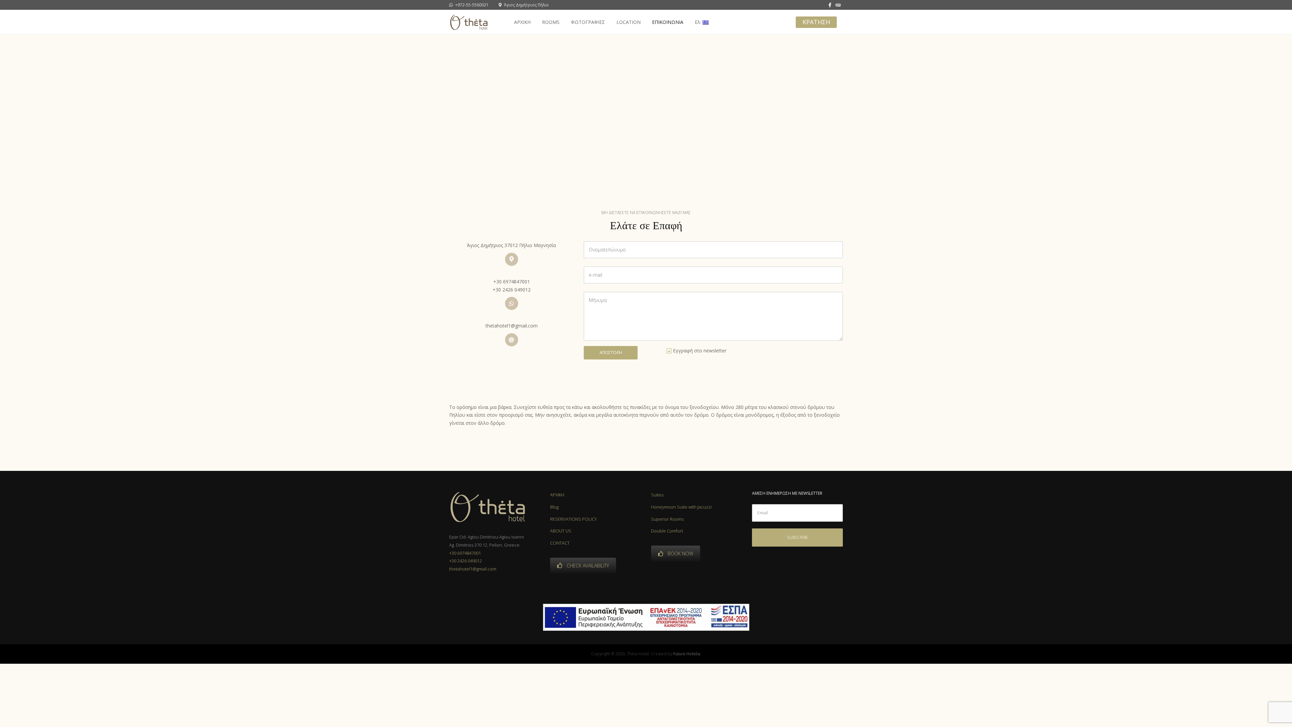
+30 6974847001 (511, 281)
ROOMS (551, 22)
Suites (657, 495)
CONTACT (560, 543)
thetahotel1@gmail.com (512, 325)
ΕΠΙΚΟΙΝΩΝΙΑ (667, 22)
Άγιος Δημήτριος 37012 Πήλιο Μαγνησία (511, 245)
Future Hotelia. (687, 654)
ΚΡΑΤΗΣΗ (816, 22)
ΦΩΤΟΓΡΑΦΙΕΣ (588, 22)
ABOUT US (560, 531)
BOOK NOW (680, 553)
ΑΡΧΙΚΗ (522, 22)
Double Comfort (667, 531)
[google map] (511, 259)
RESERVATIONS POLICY (573, 519)
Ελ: (699, 22)
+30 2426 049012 (512, 289)
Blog (554, 507)
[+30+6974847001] (511, 303)
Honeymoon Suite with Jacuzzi (681, 507)
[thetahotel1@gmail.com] (511, 340)
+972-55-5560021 (471, 5)
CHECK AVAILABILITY (588, 565)
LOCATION (628, 22)
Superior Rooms (667, 519)
